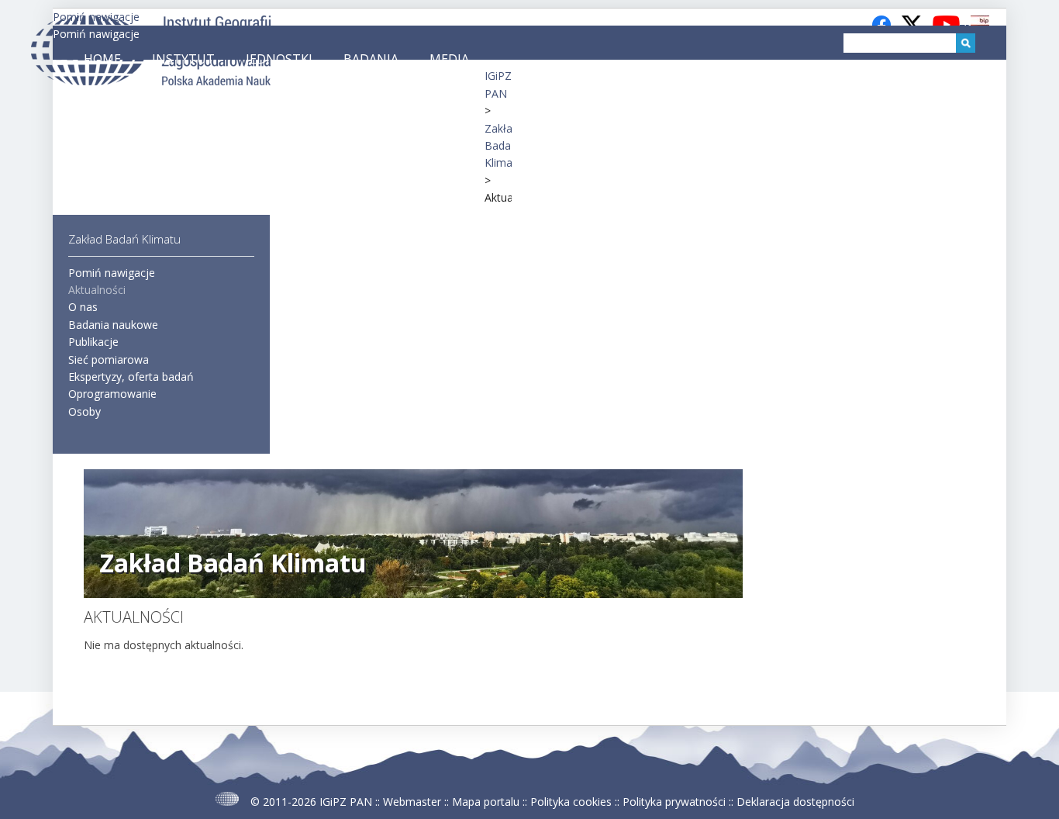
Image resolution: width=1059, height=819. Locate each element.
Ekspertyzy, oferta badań (131, 376)
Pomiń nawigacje (96, 33)
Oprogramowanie (112, 393)
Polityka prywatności (674, 801)
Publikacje (93, 341)
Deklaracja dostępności (795, 801)
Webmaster (412, 801)
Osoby (84, 411)
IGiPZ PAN (345, 801)
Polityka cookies (571, 801)
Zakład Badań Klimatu (504, 146)
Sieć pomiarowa (108, 359)
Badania (370, 58)
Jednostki (279, 58)
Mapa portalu (485, 801)
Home (102, 58)
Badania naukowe (113, 324)
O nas (83, 306)
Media (449, 58)
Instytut (183, 58)
